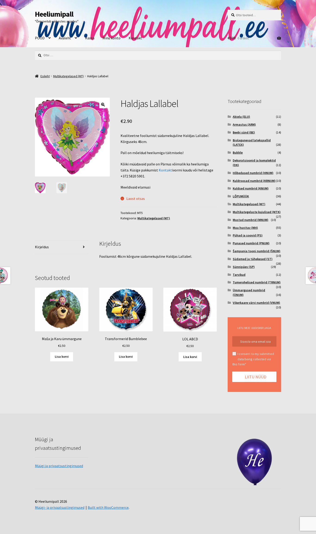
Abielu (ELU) (241, 117)
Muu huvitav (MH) (245, 228)
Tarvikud (239, 275)
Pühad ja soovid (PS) (248, 235)
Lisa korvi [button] (62, 356)
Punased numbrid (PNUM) (251, 243)
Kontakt (135, 38)
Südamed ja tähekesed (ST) (253, 259)
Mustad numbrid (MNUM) (250, 220)
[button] (103, 104)
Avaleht (65, 38)
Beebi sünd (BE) (244, 132)
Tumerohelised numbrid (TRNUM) (257, 282)
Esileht (45, 76)
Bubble (238, 152)
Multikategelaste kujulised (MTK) (257, 212)
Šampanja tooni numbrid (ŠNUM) (256, 251)
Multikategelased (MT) (68, 76)
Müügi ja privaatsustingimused (59, 465)
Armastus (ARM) (244, 124)
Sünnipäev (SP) (244, 267)
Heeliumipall (54, 14)
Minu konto (111, 38)
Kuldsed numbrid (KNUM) (251, 188)
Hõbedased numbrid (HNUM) (253, 173)
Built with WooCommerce (108, 507)
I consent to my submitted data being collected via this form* (253, 359)
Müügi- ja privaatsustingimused (59, 507)
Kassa (89, 38)
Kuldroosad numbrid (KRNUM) (254, 181)
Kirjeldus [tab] (42, 247)
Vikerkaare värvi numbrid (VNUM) (256, 303)
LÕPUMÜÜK (241, 196)
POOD (40, 38)
